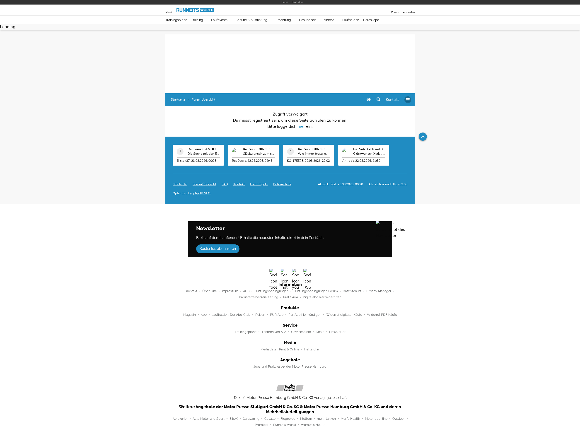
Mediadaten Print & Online (280, 349)
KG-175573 (295, 160)
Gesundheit (307, 20)
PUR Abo (276, 314)
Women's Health (313, 425)
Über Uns (209, 291)
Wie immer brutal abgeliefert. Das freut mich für (314, 153)
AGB (246, 291)
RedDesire (239, 160)
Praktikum (290, 297)
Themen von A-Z (273, 332)
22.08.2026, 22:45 (260, 160)
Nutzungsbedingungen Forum (315, 291)
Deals (320, 332)
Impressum (230, 291)
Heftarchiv (311, 349)
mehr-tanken (326, 418)
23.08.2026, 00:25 (203, 160)
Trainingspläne (176, 20)
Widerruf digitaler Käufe (344, 314)
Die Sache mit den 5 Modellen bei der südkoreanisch (204, 153)
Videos (329, 20)
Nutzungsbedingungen (271, 291)
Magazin (189, 314)
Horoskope (371, 20)
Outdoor (398, 418)
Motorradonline (376, 418)
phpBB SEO (201, 193)
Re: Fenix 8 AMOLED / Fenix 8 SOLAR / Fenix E (204, 149)
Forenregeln (259, 184)
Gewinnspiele (301, 332)
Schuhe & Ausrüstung (251, 20)
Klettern (306, 418)
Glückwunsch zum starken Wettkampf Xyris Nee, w (259, 153)
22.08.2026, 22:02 (317, 160)
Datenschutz (282, 184)
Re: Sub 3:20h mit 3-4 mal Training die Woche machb (259, 149)
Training (197, 20)
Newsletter (337, 332)
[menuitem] (392, 99)
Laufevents (219, 20)
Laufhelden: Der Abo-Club (231, 314)
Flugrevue (287, 418)
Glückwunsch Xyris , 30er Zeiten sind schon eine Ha (369, 153)
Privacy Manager (378, 291)
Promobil (261, 425)
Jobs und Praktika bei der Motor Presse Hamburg (290, 366)
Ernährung (283, 20)
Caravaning (251, 418)
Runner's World (284, 425)
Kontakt (191, 291)
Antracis (348, 160)
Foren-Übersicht (204, 184)
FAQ (225, 184)
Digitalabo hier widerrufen (322, 297)
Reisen (260, 314)
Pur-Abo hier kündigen (304, 314)
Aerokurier (180, 418)
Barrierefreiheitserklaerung (258, 297)
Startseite (180, 184)
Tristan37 (183, 160)
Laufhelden (350, 20)
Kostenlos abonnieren (218, 248)
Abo (204, 314)
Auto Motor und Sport (209, 418)
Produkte (297, 2)
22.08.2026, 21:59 (367, 160)
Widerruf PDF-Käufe (382, 314)
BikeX (234, 418)
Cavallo (270, 418)
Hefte (284, 2)
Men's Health (350, 418)
